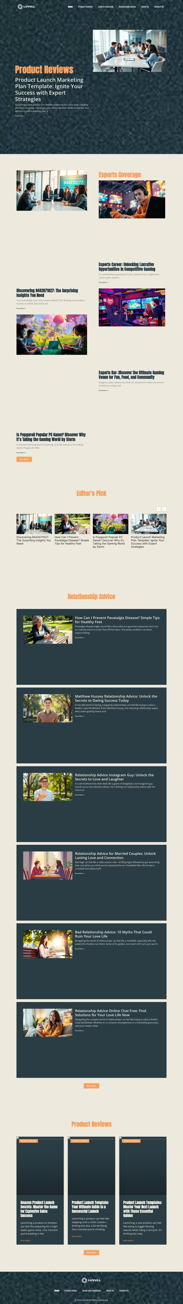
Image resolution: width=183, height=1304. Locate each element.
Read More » (20, 116)
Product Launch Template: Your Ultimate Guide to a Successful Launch (90, 1207)
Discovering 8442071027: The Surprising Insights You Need (47, 293)
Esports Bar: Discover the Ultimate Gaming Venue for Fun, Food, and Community (131, 375)
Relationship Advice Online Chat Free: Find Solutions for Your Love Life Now (110, 1012)
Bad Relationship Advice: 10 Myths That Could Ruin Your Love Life (113, 934)
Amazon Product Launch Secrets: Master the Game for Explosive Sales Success (38, 1209)
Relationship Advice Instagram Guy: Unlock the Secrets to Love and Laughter (114, 777)
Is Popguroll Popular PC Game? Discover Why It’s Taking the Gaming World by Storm (51, 437)
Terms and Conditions (91, 1290)
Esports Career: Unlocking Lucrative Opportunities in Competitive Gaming (127, 267)
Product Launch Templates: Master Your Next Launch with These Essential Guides (142, 1209)
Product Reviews (85, 6)
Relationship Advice (127, 6)
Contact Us (159, 6)
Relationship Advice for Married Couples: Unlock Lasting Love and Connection (115, 855)
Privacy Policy (71, 1290)
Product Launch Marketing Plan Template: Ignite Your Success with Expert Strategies (49, 89)
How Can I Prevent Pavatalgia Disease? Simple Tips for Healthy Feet (72, 540)
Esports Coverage (105, 6)
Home (70, 6)
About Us (145, 6)
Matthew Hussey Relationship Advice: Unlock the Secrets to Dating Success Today (116, 698)
